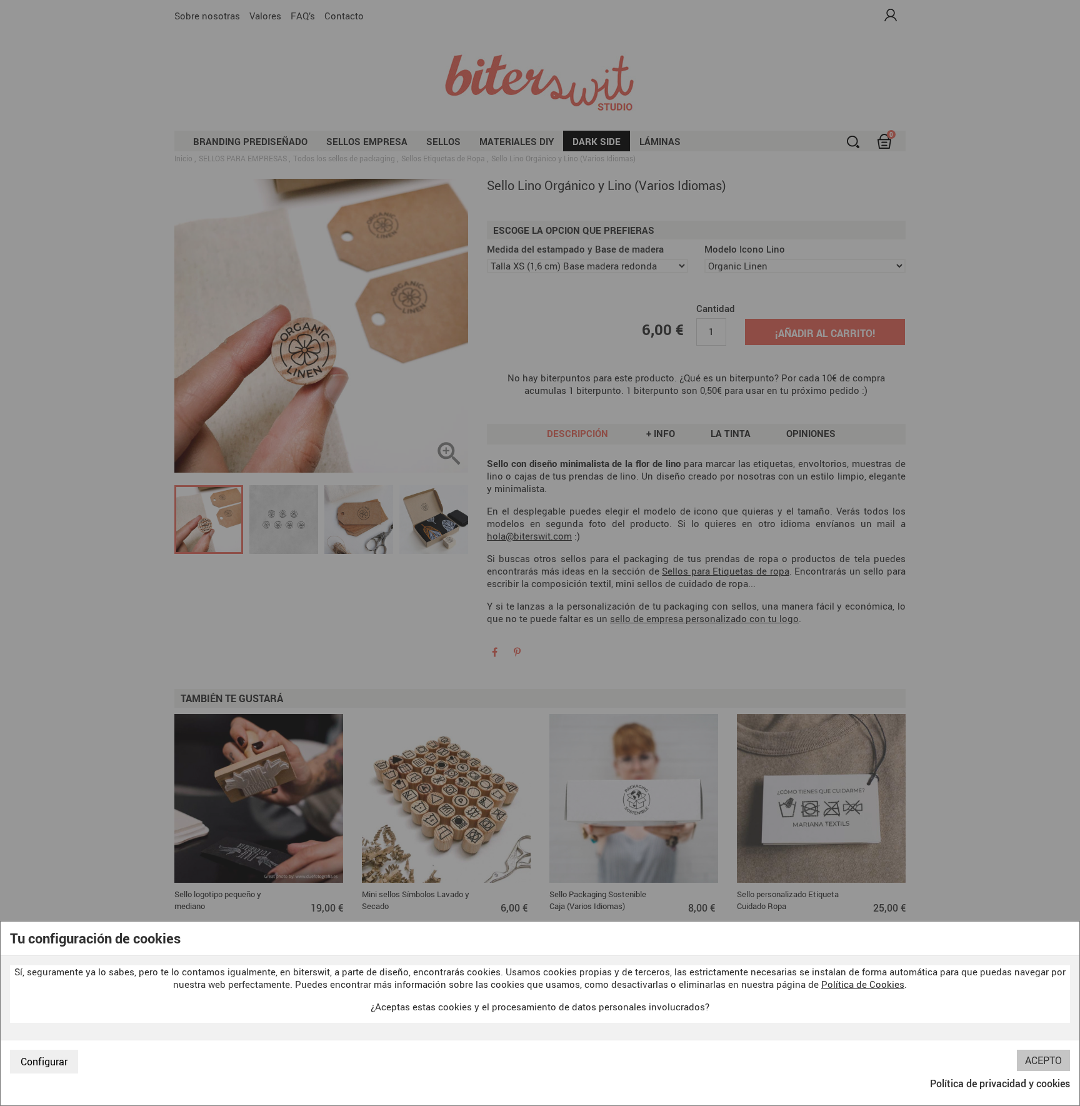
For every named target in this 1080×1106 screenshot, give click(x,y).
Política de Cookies (862, 984)
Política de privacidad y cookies (1000, 1083)
